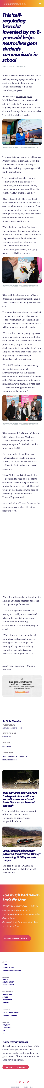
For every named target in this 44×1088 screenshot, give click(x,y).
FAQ (3, 1031)
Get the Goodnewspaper (15, 1067)
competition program (28, 625)
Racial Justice (8, 984)
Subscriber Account (10, 1012)
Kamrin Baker (8, 736)
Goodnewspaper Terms (11, 970)
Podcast (5, 1003)
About (4, 965)
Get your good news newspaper (16, 938)
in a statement (25, 358)
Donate (5, 997)
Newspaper (6, 1000)
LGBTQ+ (5, 979)
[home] (17, 4)
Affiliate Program (9, 1015)
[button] (39, 3)
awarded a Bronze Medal (23, 433)
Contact (5, 1025)
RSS (3, 1033)
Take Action (7, 994)
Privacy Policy (8, 967)
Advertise (6, 1028)
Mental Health (8, 982)
